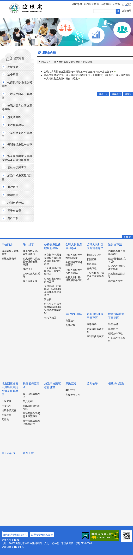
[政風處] (66, 32)
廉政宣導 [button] (12, 187)
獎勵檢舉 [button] (12, 195)
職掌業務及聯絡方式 (10, 252)
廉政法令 (28, 269)
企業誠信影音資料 (95, 330)
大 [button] (129, 4)
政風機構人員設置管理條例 (31, 252)
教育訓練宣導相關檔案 (74, 264)
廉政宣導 (71, 383)
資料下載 (28, 453)
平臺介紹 (113, 324)
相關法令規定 (94, 254)
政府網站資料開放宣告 (15, 534)
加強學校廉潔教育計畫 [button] (17, 177)
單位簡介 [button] (12, 67)
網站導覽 (77, 4)
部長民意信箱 (91, 4)
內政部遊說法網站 (116, 275)
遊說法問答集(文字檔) (117, 260)
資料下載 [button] (12, 218)
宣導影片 (113, 329)
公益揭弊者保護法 (31, 395)
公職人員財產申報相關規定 (74, 256)
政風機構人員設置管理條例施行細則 (31, 261)
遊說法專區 (115, 244)
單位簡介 (7, 244)
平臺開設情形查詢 (116, 339)
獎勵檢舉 (92, 383)
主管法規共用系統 (31, 275)
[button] (118, 11)
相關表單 (6, 415)
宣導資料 (92, 324)
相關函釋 (87, 61)
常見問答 (28, 401)
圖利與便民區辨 (95, 336)
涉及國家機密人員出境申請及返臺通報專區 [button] (17, 158)
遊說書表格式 (115, 281)
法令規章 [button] (12, 74)
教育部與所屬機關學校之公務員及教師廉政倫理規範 (52, 259)
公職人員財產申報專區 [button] (17, 95)
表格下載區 (50, 317)
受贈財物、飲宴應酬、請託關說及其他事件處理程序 (52, 290)
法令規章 (28, 244)
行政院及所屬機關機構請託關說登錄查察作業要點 (52, 308)
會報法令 (70, 320)
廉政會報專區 (74, 314)
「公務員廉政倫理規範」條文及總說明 (52, 271)
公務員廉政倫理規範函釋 (52, 280)
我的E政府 (85, 535)
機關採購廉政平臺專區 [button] (17, 146)
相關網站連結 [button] (15, 202)
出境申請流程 (9, 410)
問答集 (5, 419)
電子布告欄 (8, 453)
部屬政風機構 (9, 258)
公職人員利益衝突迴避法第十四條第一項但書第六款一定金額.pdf (78, 71)
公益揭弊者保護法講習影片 (31, 422)
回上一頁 (103, 94)
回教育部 (106, 4)
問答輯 (47, 299)
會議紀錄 (70, 325)
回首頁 (116, 4)
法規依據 (6, 401)
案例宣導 (70, 390)
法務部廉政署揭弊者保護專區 (31, 415)
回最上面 (116, 94)
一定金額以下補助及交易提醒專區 (95, 276)
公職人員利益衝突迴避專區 (66, 61)
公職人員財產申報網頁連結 (74, 271)
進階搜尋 (126, 10)
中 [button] (126, 4)
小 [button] (123, 4)
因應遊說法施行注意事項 (116, 267)
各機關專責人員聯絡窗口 (116, 252)
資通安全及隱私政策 (42, 534)
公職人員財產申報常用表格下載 (74, 279)
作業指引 (6, 405)
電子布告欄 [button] (14, 210)
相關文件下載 (115, 333)
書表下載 (92, 268)
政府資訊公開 (30, 281)
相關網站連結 (116, 383)
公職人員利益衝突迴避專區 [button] (17, 107)
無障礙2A (104, 535)
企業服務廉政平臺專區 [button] (17, 134)
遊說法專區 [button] (14, 117)
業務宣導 (92, 264)
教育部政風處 (30, 8)
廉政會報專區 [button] (15, 125)
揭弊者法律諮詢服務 (31, 407)
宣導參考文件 (73, 394)
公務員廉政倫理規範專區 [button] (17, 84)
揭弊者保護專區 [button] (17, 167)
